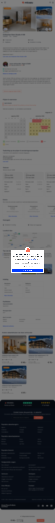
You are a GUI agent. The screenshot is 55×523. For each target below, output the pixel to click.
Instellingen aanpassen (27, 266)
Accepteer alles (27, 270)
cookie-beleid (32, 259)
